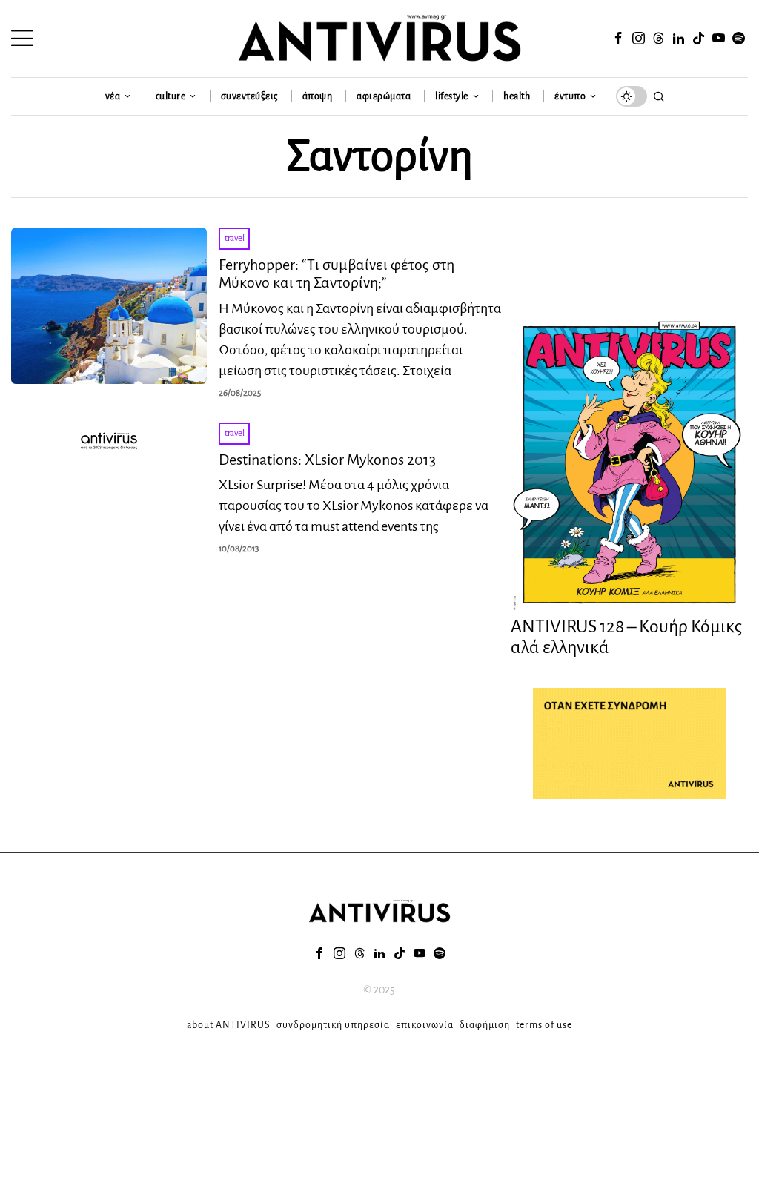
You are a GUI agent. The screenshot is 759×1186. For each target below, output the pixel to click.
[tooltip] (619, 38)
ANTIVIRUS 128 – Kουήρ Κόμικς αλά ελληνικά (626, 637)
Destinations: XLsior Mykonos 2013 (327, 459)
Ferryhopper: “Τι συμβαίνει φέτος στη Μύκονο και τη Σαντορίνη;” (336, 273)
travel (234, 238)
